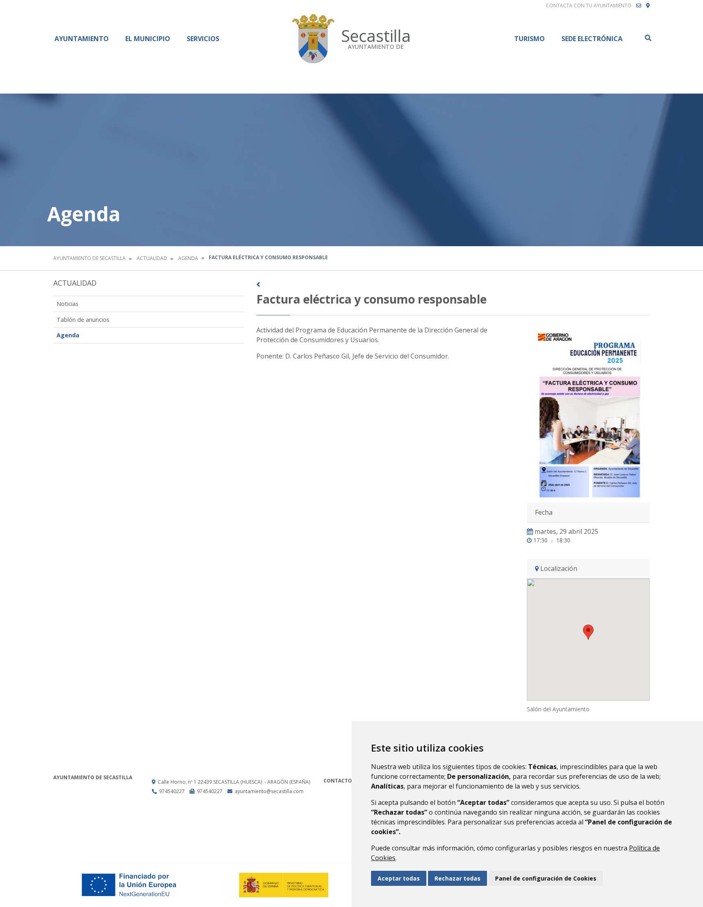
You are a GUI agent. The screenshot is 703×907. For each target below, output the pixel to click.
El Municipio (147, 38)
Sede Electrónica (591, 38)
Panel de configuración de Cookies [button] (545, 878)
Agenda (188, 258)
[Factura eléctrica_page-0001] (588, 412)
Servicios (203, 38)
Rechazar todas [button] (457, 878)
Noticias (68, 304)
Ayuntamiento (82, 38)
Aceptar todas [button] (399, 878)
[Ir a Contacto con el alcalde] (638, 5)
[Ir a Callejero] (648, 5)
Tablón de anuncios (83, 319)
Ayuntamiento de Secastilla (89, 258)
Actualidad (152, 258)
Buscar (648, 38)
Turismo (529, 38)
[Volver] (453, 285)
